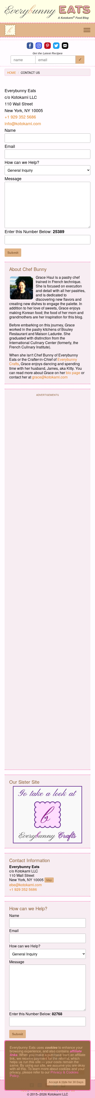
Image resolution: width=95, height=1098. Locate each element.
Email (10, 146)
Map (49, 880)
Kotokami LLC (58, 1094)
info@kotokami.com (23, 123)
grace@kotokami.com (50, 377)
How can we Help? (22, 162)
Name (10, 130)
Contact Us (30, 72)
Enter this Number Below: (34, 231)
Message (13, 178)
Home (11, 72)
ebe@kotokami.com (25, 884)
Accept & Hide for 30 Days (66, 1082)
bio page (73, 372)
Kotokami (67, 18)
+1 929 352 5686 (20, 117)
